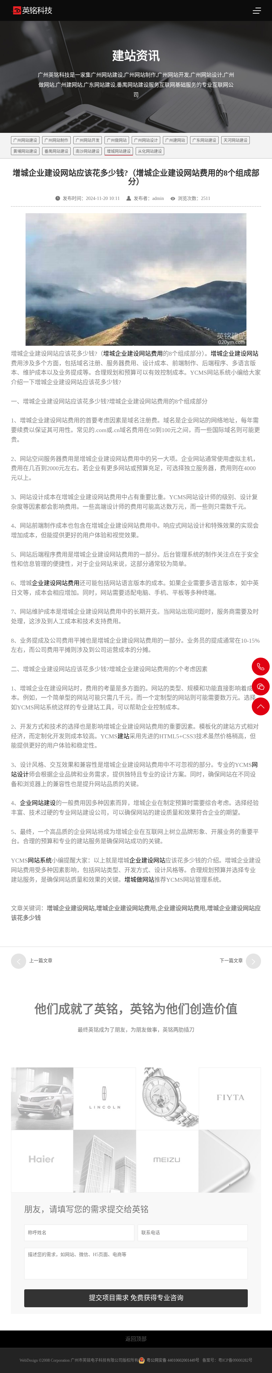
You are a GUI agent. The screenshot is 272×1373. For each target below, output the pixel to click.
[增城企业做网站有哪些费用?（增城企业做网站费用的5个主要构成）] (253, 961)
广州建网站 (175, 140)
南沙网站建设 (88, 151)
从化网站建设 (150, 151)
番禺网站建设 (56, 151)
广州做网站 (117, 140)
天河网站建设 (235, 140)
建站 (123, 736)
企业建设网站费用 (56, 583)
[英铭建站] (49, 10)
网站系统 (40, 860)
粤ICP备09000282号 (235, 1360)
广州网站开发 (88, 140)
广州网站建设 (25, 140)
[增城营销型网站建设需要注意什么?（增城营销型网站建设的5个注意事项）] (18, 961)
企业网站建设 (38, 803)
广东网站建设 (204, 140)
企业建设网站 (147, 860)
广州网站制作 (56, 140)
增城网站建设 (119, 151)
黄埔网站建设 (25, 151)
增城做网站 (139, 879)
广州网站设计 (146, 140)
